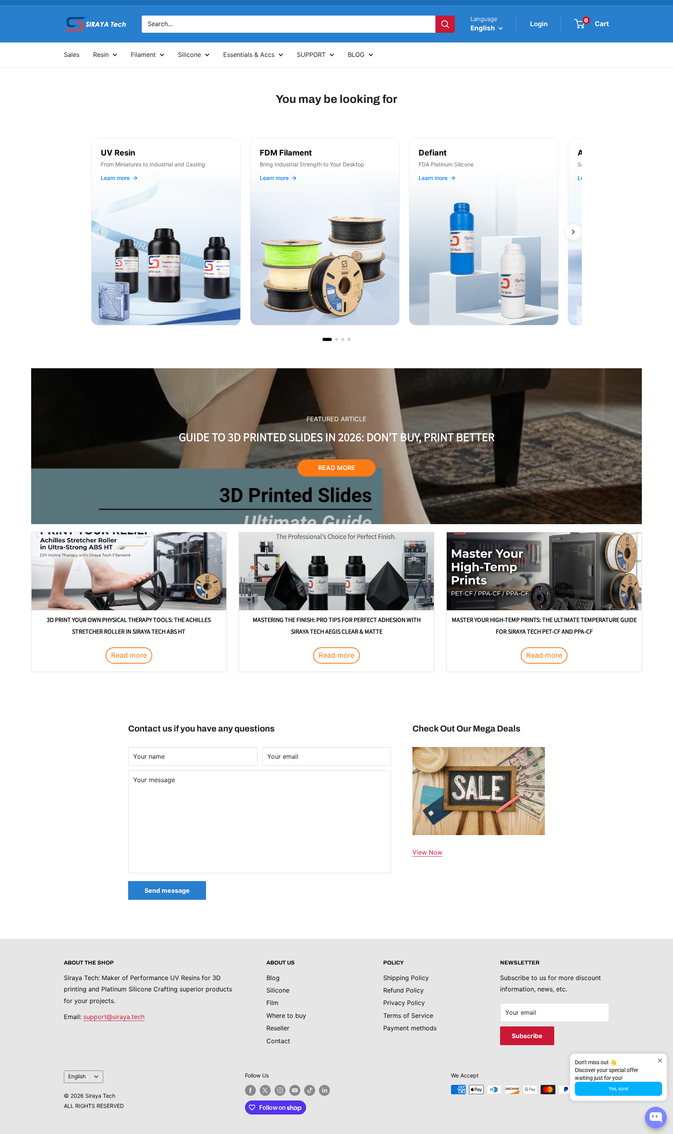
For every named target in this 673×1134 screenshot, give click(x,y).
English (77, 1076)
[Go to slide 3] (342, 339)
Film (272, 1003)
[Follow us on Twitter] (265, 1090)
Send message (167, 890)
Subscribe (527, 1036)
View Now (427, 852)
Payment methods (410, 1028)
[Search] (445, 24)
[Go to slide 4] (349, 339)
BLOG (356, 54)
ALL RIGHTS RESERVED (94, 1105)
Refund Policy (403, 990)
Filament (143, 54)
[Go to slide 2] (336, 339)
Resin (101, 54)
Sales (71, 54)
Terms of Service (408, 1015)
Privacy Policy (404, 1003)
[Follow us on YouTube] (294, 1090)
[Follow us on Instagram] (280, 1090)
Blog (273, 978)
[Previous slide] (99, 231)
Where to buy (286, 1015)
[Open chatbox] (656, 1118)
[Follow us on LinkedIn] (324, 1090)
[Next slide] (573, 231)
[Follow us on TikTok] (309, 1090)
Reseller (277, 1028)
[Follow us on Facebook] (250, 1090)
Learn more (115, 178)
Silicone (189, 54)
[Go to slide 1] (327, 339)
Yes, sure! (618, 1089)
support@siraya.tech (113, 1017)
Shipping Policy (406, 978)
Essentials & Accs (249, 54)
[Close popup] (659, 1060)
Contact (278, 1041)
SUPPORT (311, 54)
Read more (336, 468)
